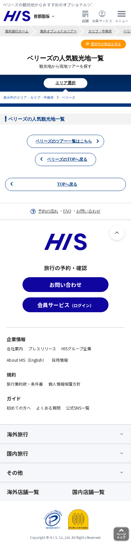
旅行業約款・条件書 (25, 384)
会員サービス (102, 20)
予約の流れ (48, 211)
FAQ (67, 211)
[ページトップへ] (117, 232)
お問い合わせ (88, 211)
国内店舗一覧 (88, 492)
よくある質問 (48, 408)
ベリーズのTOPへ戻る (67, 159)
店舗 (85, 20)
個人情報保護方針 (64, 384)
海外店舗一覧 (23, 492)
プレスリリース (42, 348)
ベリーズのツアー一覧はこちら (64, 141)
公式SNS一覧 (77, 408)
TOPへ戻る (67, 184)
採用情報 (60, 360)
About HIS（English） (26, 360)
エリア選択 (65, 82)
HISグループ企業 (76, 348)
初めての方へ (19, 408)
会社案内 (15, 348)
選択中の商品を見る (106, 44)
